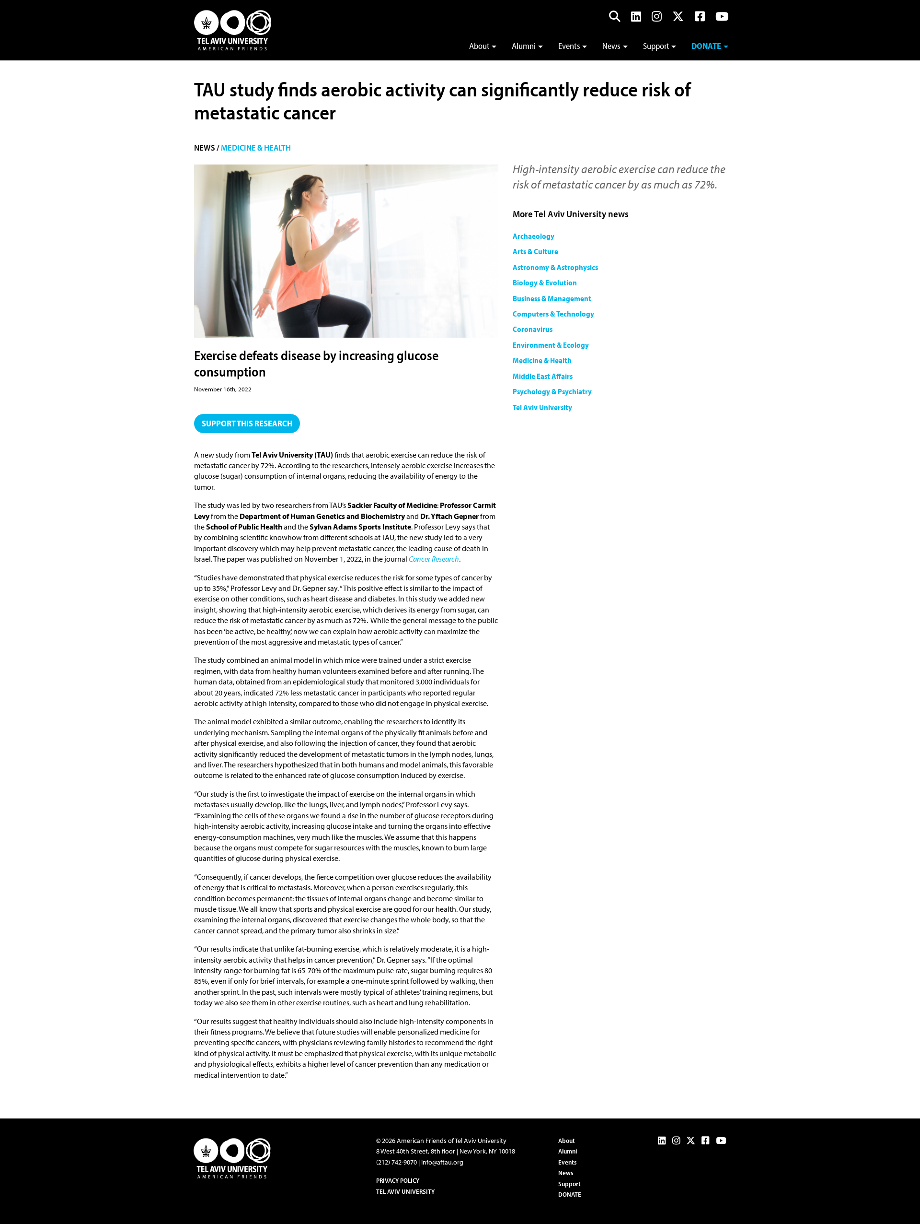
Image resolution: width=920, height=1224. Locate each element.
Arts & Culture (535, 251)
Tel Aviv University (542, 407)
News (611, 45)
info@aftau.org (442, 1162)
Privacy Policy (397, 1180)
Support (656, 45)
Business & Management (552, 298)
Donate (706, 45)
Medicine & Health (256, 147)
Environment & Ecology (551, 345)
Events (569, 45)
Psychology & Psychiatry (552, 391)
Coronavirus (532, 329)
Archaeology (533, 236)
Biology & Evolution (545, 282)
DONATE (569, 1194)
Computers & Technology (553, 313)
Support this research (247, 423)
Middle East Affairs (543, 376)
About (479, 45)
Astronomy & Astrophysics (555, 267)
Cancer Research (434, 559)
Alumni (524, 45)
